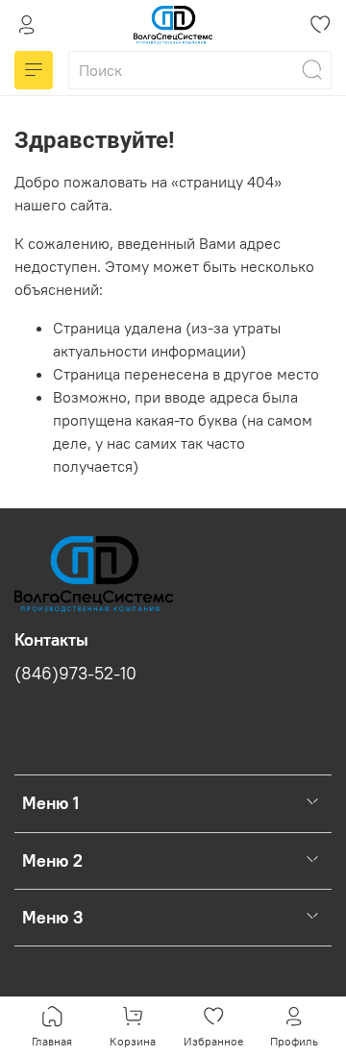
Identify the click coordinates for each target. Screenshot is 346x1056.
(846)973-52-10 (75, 673)
